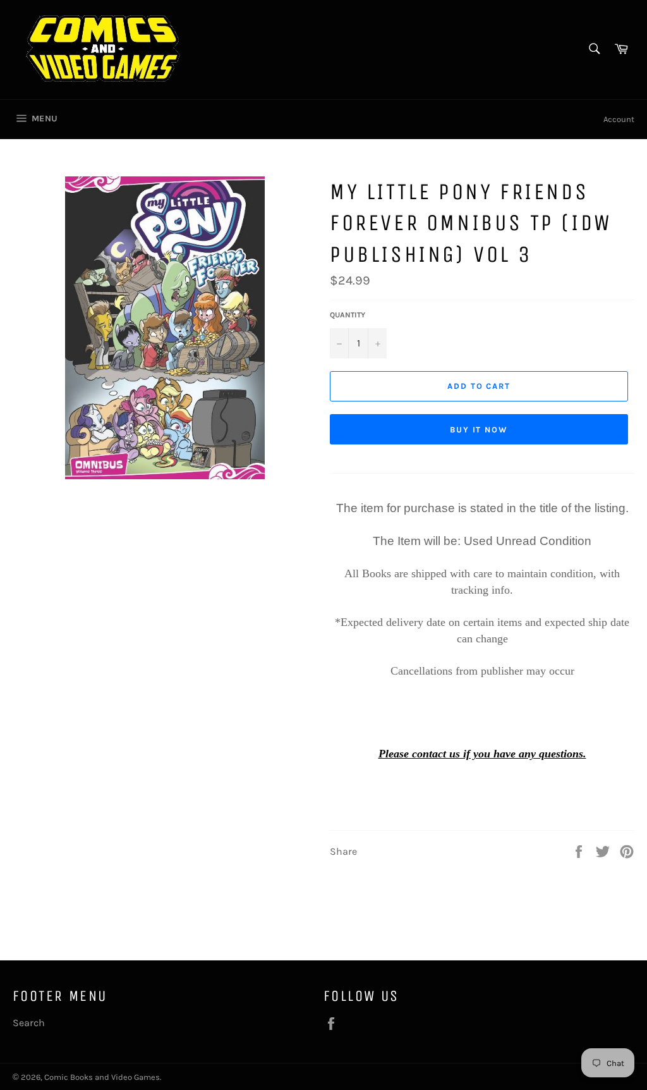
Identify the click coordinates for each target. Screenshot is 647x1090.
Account (618, 119)
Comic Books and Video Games (102, 1077)
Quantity (347, 314)
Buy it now (479, 429)
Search (29, 1023)
